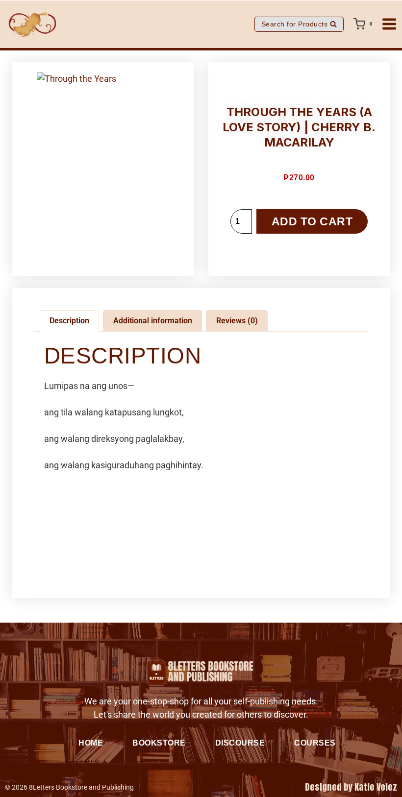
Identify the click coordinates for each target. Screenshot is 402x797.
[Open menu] (389, 24)
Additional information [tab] (152, 320)
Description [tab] (69, 320)
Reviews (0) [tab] (237, 320)
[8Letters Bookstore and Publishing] (32, 24)
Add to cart (312, 222)
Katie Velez (375, 787)
